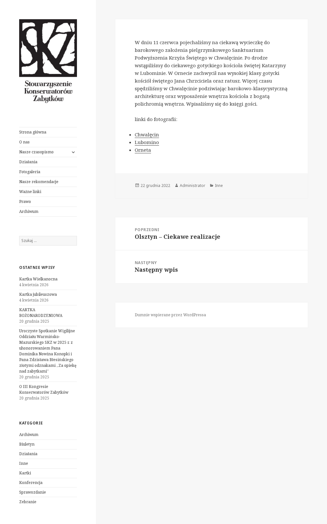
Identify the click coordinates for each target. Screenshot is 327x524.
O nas (24, 142)
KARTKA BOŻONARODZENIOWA (40, 312)
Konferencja (30, 482)
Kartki (25, 473)
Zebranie (27, 501)
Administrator (192, 185)
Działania (28, 162)
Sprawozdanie (32, 492)
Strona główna (32, 132)
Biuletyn (26, 444)
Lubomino (147, 142)
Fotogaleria (29, 171)
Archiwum (28, 211)
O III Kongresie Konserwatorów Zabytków (43, 389)
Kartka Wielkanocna (38, 279)
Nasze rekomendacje (38, 181)
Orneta (143, 150)
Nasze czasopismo (36, 152)
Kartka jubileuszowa (38, 294)
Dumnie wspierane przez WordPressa (170, 315)
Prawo (25, 201)
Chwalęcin (147, 134)
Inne (23, 463)
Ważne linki (30, 191)
